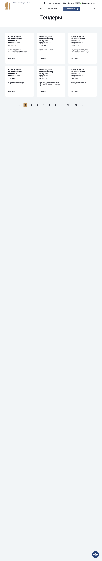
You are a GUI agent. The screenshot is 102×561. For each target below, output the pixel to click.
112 (76, 105)
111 (68, 105)
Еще (28, 3)
